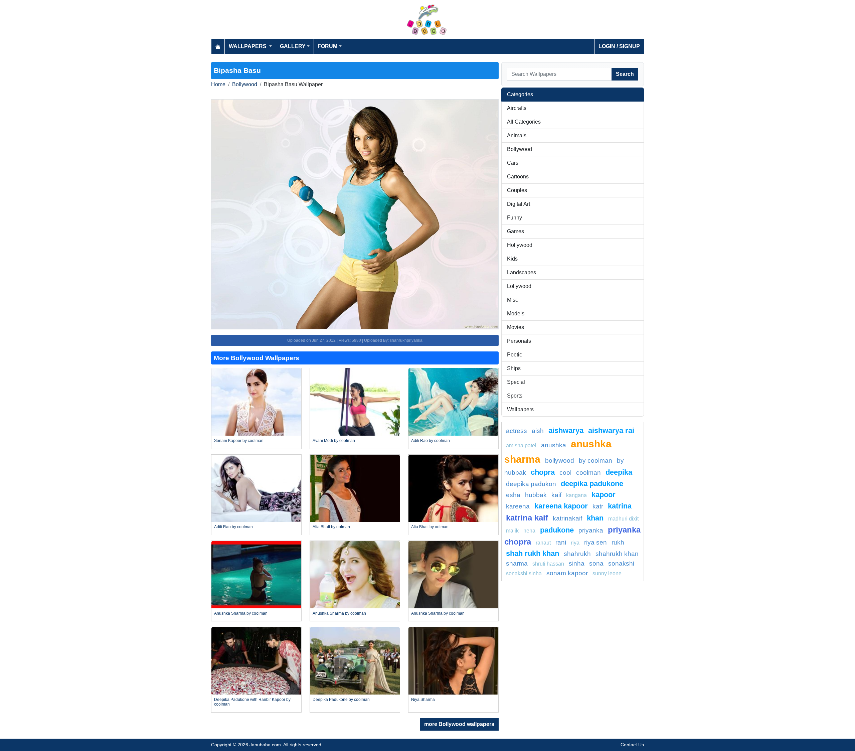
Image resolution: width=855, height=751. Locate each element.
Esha (513, 494)
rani (560, 542)
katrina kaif (527, 517)
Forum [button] (327, 46)
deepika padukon (531, 483)
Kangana (576, 495)
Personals (519, 341)
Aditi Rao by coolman (430, 440)
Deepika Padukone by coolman (341, 699)
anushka (553, 445)
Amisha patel (521, 445)
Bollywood (244, 84)
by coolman (595, 460)
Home (218, 84)
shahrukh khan (617, 553)
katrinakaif (567, 518)
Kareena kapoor (561, 506)
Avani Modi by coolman (334, 440)
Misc (512, 300)
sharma (517, 563)
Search (625, 74)
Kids (512, 259)
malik (512, 531)
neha (529, 531)
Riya (575, 543)
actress (516, 430)
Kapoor (603, 494)
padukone (557, 530)
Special (516, 382)
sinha (576, 563)
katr (597, 506)
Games (515, 231)
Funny (514, 217)
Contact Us (632, 744)
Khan (595, 518)
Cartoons (518, 176)
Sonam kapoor (567, 573)
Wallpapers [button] (248, 46)
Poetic (514, 354)
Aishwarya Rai (611, 430)
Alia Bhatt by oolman (331, 526)
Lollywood (519, 286)
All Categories (524, 122)
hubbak (536, 494)
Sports (514, 396)
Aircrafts (516, 108)
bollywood (559, 460)
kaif (556, 494)
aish (538, 430)
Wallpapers (520, 409)
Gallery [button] (293, 46)
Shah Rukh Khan (532, 553)
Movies (515, 327)
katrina (620, 506)
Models (515, 313)
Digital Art (518, 204)
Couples (517, 190)
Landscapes (521, 272)
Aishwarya (565, 430)
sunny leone (607, 573)
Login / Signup (619, 46)
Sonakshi (621, 563)
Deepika (619, 472)
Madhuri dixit (623, 518)
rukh (618, 542)
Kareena (518, 506)
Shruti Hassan (548, 564)
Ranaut (543, 543)
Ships (514, 368)
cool (565, 472)
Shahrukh (577, 553)
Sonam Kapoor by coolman (239, 440)
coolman (588, 472)
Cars (512, 163)
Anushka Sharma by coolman (241, 613)
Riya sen (595, 542)
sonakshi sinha (524, 573)
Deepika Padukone (592, 483)
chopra (543, 472)
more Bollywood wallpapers (459, 724)
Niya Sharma (423, 699)
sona (596, 563)
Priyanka (590, 530)
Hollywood (519, 245)
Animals (516, 135)
